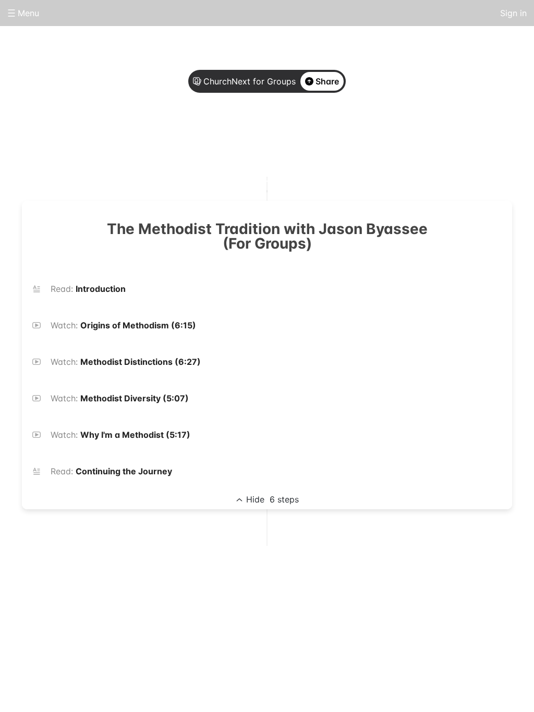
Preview (308, 136)
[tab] (225, 137)
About (225, 136)
